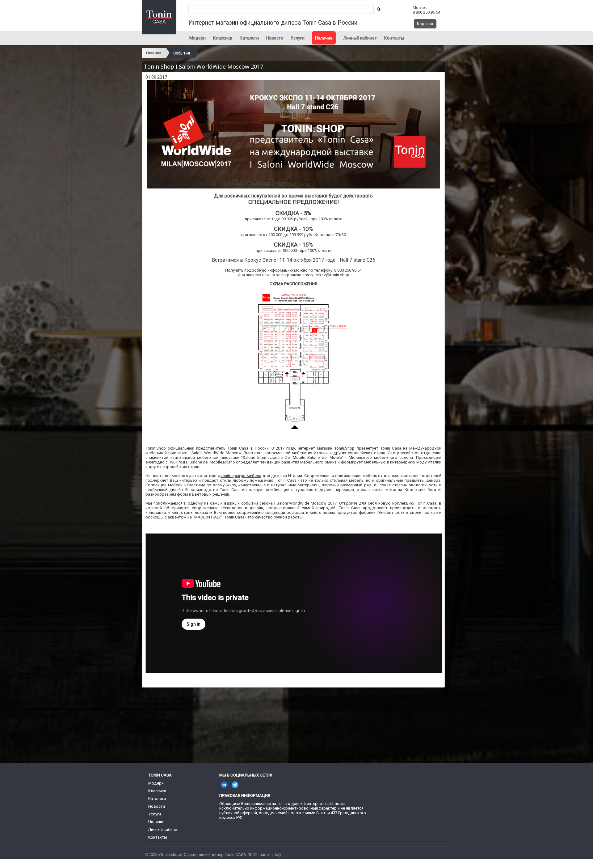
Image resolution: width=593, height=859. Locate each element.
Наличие (324, 38)
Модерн (197, 38)
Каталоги (249, 38)
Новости (274, 38)
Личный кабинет (360, 38)
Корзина (425, 23)
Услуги (298, 38)
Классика (222, 38)
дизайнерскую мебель (239, 475)
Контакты (394, 38)
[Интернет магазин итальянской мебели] (293, 134)
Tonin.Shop (155, 448)
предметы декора (422, 480)
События (181, 53)
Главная (153, 53)
